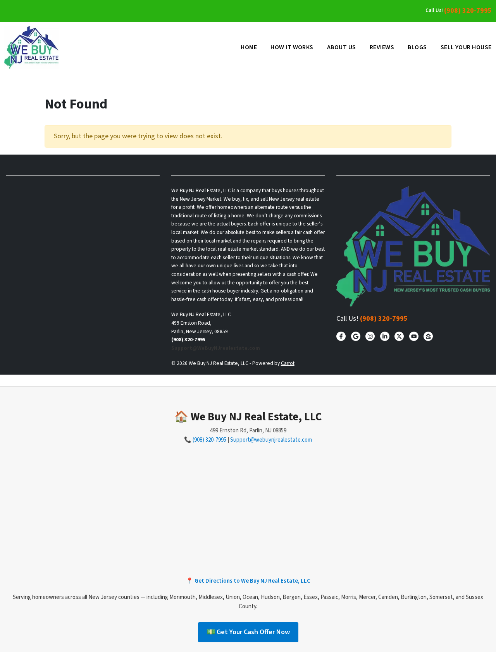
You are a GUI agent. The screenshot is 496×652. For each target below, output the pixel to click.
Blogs (417, 47)
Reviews (382, 47)
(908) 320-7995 (468, 10)
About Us (341, 47)
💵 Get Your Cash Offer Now (248, 632)
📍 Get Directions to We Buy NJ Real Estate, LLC (248, 581)
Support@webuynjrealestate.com (271, 440)
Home (249, 47)
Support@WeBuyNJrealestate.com (215, 348)
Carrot (287, 363)
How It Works (291, 47)
